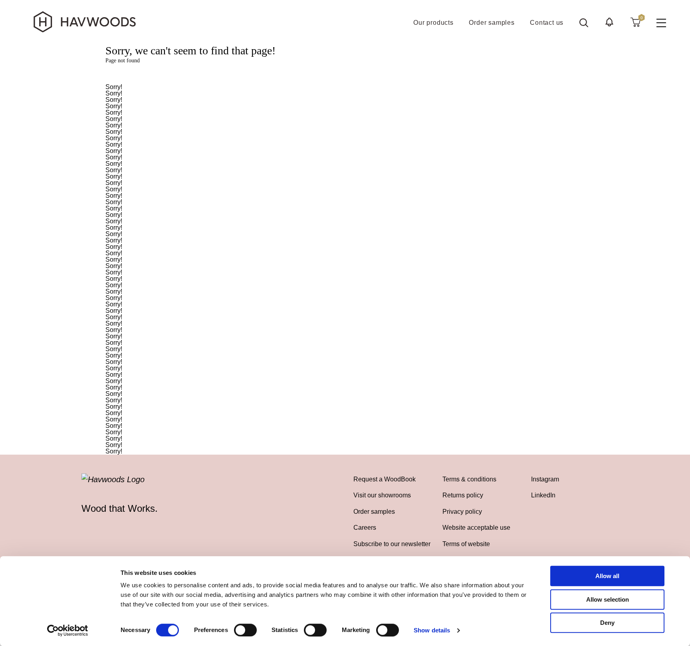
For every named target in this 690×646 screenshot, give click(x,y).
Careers (364, 527)
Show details (432, 630)
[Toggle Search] (583, 22)
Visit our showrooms (382, 495)
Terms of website (466, 543)
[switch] (245, 630)
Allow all (607, 575)
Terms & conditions (469, 479)
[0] (635, 22)
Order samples (374, 511)
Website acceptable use (476, 527)
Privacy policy (462, 511)
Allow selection (607, 599)
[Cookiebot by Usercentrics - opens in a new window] (68, 630)
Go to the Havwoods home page (345, 74)
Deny (607, 622)
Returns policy (462, 495)
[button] (609, 22)
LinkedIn (543, 495)
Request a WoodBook (384, 479)
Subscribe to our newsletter (391, 543)
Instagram (545, 479)
